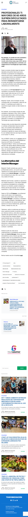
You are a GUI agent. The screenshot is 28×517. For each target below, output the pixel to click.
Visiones (6, 321)
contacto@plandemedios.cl (11, 512)
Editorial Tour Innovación (10, 411)
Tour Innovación (14, 497)
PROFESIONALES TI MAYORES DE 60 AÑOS (11, 280)
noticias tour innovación (20, 274)
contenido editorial (6, 265)
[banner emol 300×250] (14, 350)
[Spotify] (17, 500)
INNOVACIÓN (5, 268)
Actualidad (4, 9)
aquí (21, 255)
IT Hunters (15, 271)
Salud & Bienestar (14, 299)
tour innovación (21, 283)
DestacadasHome (17, 265)
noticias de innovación (7, 274)
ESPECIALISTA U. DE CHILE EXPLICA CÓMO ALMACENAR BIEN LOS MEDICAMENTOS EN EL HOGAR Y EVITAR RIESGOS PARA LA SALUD (17, 305)
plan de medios (6, 277)
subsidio (20, 138)
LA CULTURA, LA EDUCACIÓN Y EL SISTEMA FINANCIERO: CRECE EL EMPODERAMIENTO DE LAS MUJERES (11, 326)
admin (6, 28)
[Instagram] (13, 500)
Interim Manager (6, 271)
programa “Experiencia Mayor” (9, 283)
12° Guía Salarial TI (6, 263)
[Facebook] (11, 500)
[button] (2, 2)
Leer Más (23, 412)
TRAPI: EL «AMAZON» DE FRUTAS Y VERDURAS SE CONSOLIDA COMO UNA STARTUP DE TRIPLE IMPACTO (13, 478)
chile (14, 263)
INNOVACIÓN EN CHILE (16, 268)
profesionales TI (15, 277)
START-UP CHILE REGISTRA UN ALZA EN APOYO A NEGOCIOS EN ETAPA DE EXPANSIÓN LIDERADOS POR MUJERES (14, 440)
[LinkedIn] (15, 500)
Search (22, 368)
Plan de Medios (16, 506)
